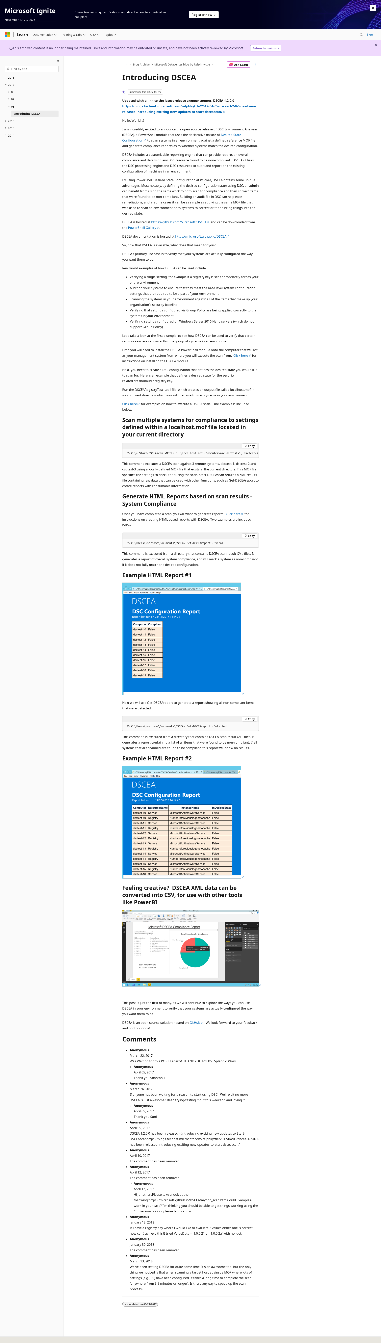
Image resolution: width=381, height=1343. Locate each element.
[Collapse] (58, 61)
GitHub (195, 1022)
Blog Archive (141, 64)
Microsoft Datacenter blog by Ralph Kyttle (182, 64)
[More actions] (255, 64)
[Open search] (361, 34)
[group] (190, 453)
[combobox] (32, 69)
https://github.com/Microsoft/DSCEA (179, 222)
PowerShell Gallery (142, 227)
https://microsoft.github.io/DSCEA (200, 236)
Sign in (371, 34)
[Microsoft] (7, 34)
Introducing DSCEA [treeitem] (27, 114)
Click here (240, 355)
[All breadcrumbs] (125, 64)
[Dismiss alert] (373, 8)
